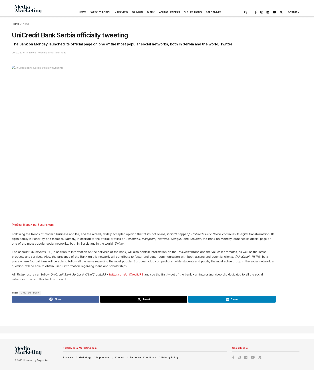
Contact (119, 357)
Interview (121, 12)
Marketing (85, 357)
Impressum (103, 357)
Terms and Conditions (143, 357)
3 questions (193, 12)
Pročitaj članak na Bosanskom (33, 224)
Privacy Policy (169, 357)
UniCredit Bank (30, 292)
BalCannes (214, 12)
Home (15, 23)
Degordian (42, 360)
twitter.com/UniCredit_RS (126, 274)
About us (68, 357)
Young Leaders (169, 12)
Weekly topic (100, 12)
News (82, 12)
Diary (151, 12)
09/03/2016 (18, 52)
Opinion (137, 12)
